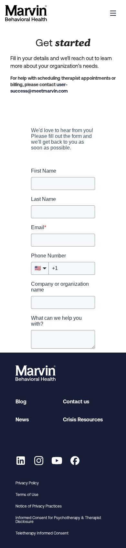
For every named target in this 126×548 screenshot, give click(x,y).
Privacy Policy (27, 483)
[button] (113, 13)
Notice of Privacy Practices (39, 506)
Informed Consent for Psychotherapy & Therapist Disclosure (58, 520)
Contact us (76, 401)
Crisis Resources (83, 419)
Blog (21, 401)
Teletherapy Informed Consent (42, 533)
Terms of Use (27, 495)
